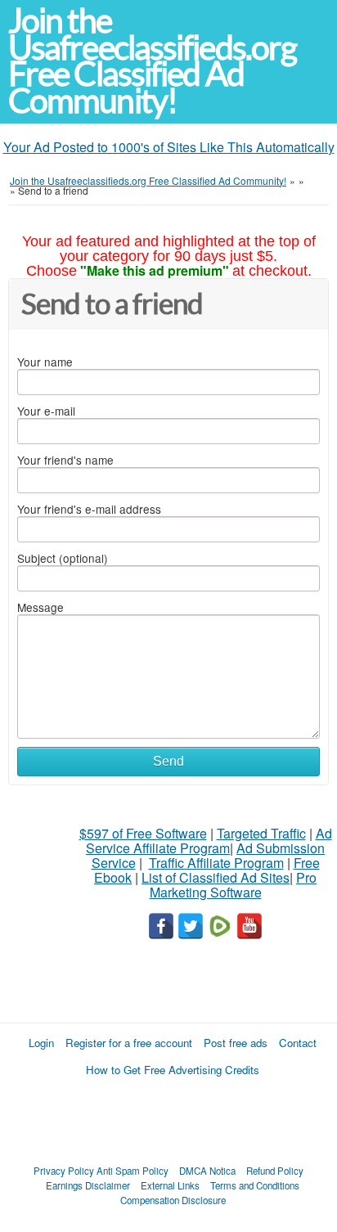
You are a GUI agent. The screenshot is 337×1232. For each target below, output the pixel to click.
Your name (45, 361)
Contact (298, 1042)
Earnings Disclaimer (88, 1185)
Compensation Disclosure (173, 1200)
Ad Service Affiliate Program (209, 840)
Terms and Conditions (254, 1185)
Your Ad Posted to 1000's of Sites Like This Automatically (169, 146)
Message (40, 607)
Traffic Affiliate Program (216, 862)
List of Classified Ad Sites (216, 877)
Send (168, 761)
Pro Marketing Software (233, 885)
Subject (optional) (62, 558)
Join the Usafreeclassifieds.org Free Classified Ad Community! (152, 60)
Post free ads (235, 1042)
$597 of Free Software (143, 833)
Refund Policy (274, 1170)
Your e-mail (46, 410)
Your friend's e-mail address (89, 509)
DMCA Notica (207, 1170)
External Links (170, 1185)
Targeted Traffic (261, 833)
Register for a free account (128, 1042)
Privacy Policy (64, 1170)
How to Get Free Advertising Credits (172, 1069)
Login (41, 1042)
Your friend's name (65, 460)
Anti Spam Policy (132, 1170)
